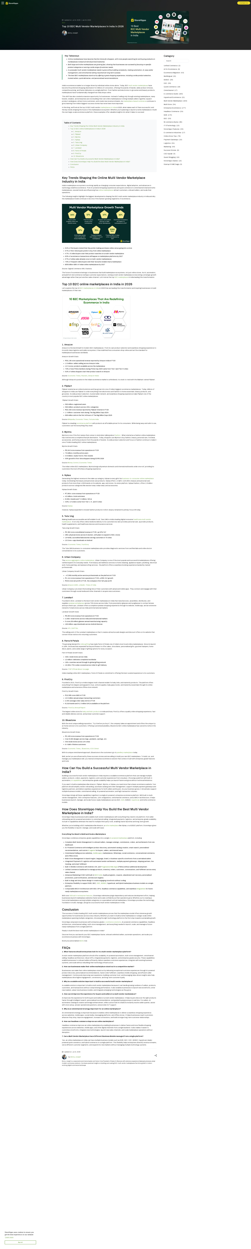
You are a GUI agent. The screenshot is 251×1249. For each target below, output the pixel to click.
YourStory (85, 544)
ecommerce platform (84, 423)
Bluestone (86, 748)
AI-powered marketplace (119, 838)
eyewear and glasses (76, 603)
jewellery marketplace (125, 752)
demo (82, 941)
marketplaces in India (108, 107)
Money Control (73, 462)
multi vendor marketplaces (138, 85)
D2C (98, 883)
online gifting (85, 644)
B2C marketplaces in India (89, 288)
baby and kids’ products (91, 711)
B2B (123, 800)
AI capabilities (76, 780)
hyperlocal (135, 800)
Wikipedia (71, 419)
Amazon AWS (73, 585)
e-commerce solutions (112, 922)
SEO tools (98, 875)
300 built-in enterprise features (80, 895)
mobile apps (97, 853)
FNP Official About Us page (78, 669)
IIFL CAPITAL (73, 628)
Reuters (84, 376)
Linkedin (82, 585)
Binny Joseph (76, 1057)
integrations (141, 889)
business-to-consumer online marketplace (138, 478)
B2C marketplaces (121, 277)
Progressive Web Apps (109, 867)
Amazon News (93, 376)
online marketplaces (106, 190)
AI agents (91, 850)
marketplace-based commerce (135, 101)
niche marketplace (112, 825)
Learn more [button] (9, 1237)
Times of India (91, 585)
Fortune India (94, 419)
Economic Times (74, 376)
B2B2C (104, 883)
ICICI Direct (94, 748)
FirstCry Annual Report (76, 707)
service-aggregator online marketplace (79, 560)
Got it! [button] (20, 1242)
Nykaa (70, 506)
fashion (118, 435)
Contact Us (244, 3)
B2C (63, 22)
